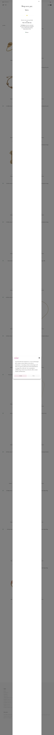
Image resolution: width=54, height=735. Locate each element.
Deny (34, 375)
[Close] (39, 1)
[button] (39, 357)
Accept (20, 375)
